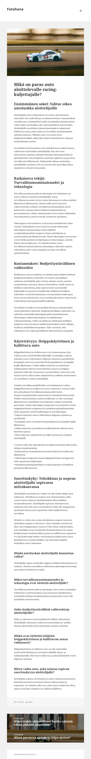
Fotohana (15, 9)
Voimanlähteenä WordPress (25, 754)
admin (30, 702)
